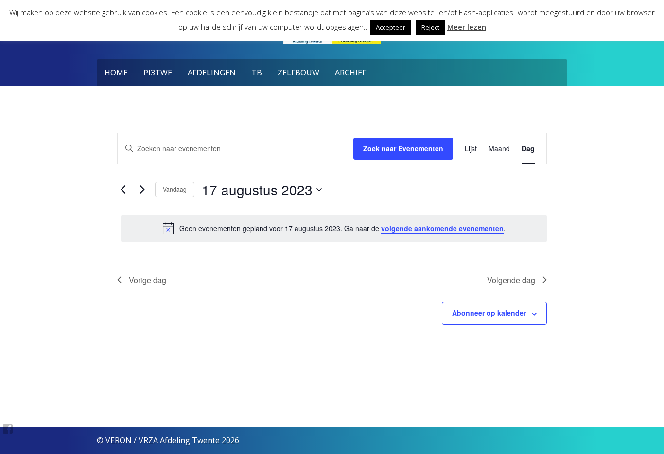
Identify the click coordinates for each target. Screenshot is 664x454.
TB (256, 72)
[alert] (334, 228)
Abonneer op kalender (489, 313)
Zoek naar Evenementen (403, 148)
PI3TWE (157, 72)
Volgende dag (511, 280)
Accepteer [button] (390, 27)
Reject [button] (430, 27)
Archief (350, 72)
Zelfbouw (298, 72)
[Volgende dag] (142, 190)
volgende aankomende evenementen (442, 228)
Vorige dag (147, 280)
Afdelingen (212, 72)
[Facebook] (8, 429)
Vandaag (175, 189)
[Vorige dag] (123, 190)
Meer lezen (466, 27)
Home (116, 72)
